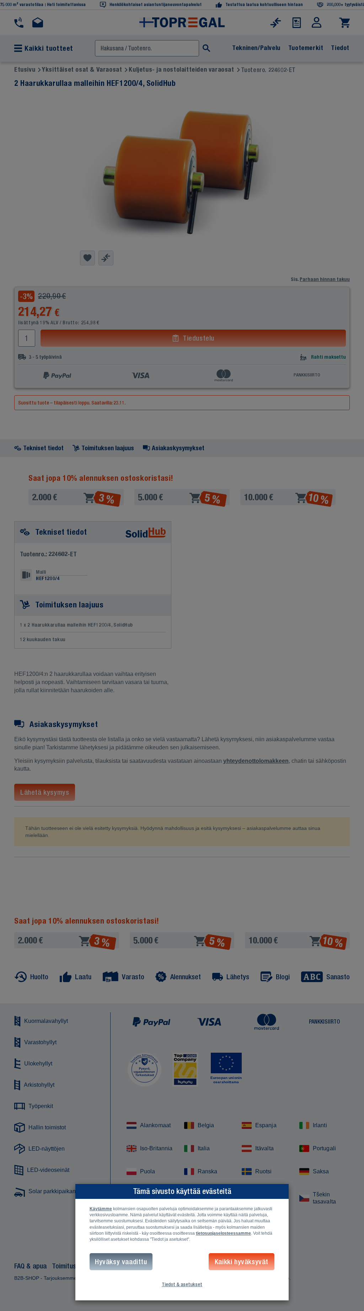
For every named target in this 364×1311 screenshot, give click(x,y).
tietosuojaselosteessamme (223, 1233)
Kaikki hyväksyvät (241, 1261)
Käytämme (101, 1208)
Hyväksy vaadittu (121, 1261)
